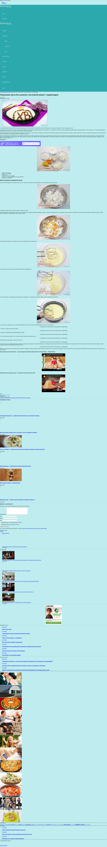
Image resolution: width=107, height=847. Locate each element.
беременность (2, 824)
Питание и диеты (7, 92)
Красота (4, 61)
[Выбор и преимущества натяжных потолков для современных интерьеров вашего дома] (8, 580)
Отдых (3, 66)
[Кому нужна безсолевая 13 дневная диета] (11, 821)
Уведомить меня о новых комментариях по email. (11, 522)
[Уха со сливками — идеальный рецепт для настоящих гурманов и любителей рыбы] (11, 447)
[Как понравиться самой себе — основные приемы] (11, 722)
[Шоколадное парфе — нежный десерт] (11, 480)
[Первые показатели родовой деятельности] (11, 759)
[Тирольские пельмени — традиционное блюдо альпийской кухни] (11, 784)
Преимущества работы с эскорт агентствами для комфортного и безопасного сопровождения (21, 560)
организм (52, 824)
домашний (24, 824)
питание (55, 824)
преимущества (61, 824)
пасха (5, 394)
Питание (4, 71)
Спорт (5, 51)
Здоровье (4, 35)
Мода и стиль (5, 56)
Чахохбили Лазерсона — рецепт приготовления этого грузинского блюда (19, 415)
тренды (89, 824)
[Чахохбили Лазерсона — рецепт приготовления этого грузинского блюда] (11, 413)
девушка (17, 824)
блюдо (6, 824)
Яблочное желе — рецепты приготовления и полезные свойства (17, 499)
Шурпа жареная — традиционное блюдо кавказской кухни (15, 466)
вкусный (9, 824)
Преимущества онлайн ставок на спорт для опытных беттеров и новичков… (18, 591)
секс (85, 824)
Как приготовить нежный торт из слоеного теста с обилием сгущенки (18, 432)
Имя (1, 516)
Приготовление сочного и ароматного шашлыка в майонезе (14, 546)
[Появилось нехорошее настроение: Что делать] (11, 747)
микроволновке (40, 824)
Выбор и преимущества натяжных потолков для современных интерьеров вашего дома (20, 581)
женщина (28, 824)
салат (82, 824)
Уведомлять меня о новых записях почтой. (10, 524)
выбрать (14, 824)
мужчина (48, 824)
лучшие (36, 824)
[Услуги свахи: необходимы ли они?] (11, 684)
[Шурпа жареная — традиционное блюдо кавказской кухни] (11, 463)
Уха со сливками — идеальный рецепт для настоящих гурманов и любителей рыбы (22, 449)
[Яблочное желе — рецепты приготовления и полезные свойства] (11, 497)
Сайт (1, 520)
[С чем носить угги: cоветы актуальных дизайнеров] (11, 809)
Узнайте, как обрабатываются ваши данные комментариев (34, 528)
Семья (3, 76)
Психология (6, 46)
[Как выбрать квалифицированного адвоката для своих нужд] (11, 734)
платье (58, 824)
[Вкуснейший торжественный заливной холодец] (11, 709)
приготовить (67, 824)
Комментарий (3, 514)
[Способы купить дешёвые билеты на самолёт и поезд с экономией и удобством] (8, 569)
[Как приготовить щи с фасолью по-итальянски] (11, 796)
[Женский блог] (5, 7)
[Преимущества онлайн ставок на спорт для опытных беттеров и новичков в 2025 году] (8, 590)
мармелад (2, 394)
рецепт (8, 394)
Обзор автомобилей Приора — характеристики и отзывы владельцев (16, 602)
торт (87, 824)
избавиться (33, 824)
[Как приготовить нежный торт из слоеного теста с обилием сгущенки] (11, 430)
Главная (1, 92)
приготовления (73, 824)
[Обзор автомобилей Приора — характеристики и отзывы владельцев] (8, 601)
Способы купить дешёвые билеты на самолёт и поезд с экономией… (16, 570)
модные (45, 824)
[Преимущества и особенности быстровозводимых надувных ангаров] (11, 697)
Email (1, 518)
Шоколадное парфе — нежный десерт (10, 482)
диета (20, 824)
